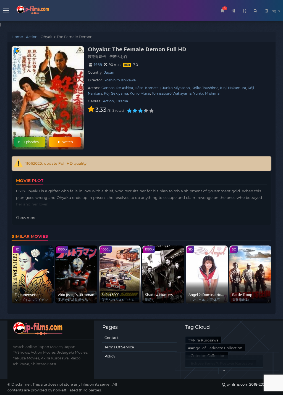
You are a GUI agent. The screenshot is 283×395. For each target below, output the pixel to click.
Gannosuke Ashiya (117, 88)
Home (17, 36)
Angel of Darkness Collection (216, 348)
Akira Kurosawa (205, 340)
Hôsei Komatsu (148, 88)
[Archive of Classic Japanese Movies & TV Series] (32, 11)
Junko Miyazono (176, 88)
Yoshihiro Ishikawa (120, 80)
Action (32, 36)
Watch (67, 142)
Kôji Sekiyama (116, 93)
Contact (111, 337)
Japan (109, 72)
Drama (122, 101)
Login (274, 11)
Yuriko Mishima (206, 93)
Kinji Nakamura (233, 88)
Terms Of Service (119, 347)
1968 (98, 65)
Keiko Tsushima (205, 88)
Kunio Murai (140, 93)
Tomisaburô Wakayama (172, 93)
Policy (109, 356)
